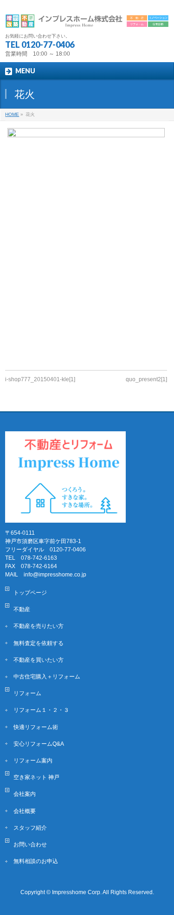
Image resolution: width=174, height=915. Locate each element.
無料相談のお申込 (35, 861)
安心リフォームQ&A (38, 744)
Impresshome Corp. (77, 892)
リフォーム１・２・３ (41, 710)
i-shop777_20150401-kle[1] (40, 379)
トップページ (30, 592)
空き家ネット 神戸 (36, 777)
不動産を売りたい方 (38, 626)
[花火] (86, 244)
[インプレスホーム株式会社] (86, 17)
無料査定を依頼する (38, 643)
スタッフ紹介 (30, 828)
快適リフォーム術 (35, 727)
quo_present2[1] (146, 379)
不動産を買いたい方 (38, 660)
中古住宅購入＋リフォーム (46, 676)
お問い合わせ (30, 844)
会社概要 (24, 811)
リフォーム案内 (32, 760)
